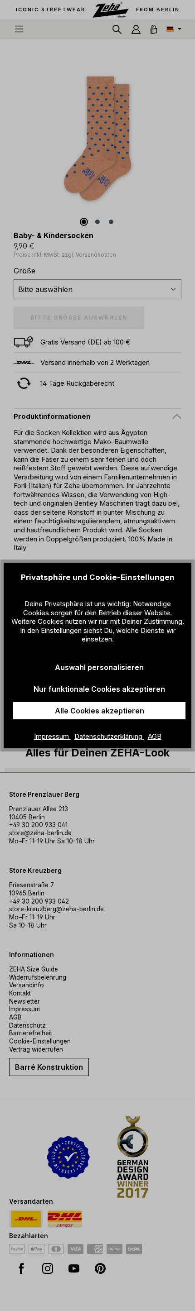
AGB (154, 736)
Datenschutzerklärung (109, 736)
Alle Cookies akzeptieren (99, 710)
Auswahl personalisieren (99, 667)
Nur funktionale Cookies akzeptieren (99, 689)
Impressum (52, 736)
